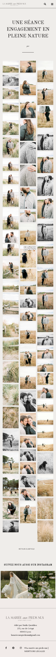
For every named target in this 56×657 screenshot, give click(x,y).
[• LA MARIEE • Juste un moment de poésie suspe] (14, 584)
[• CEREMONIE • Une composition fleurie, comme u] (41, 584)
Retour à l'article (27, 549)
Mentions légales (34, 651)
